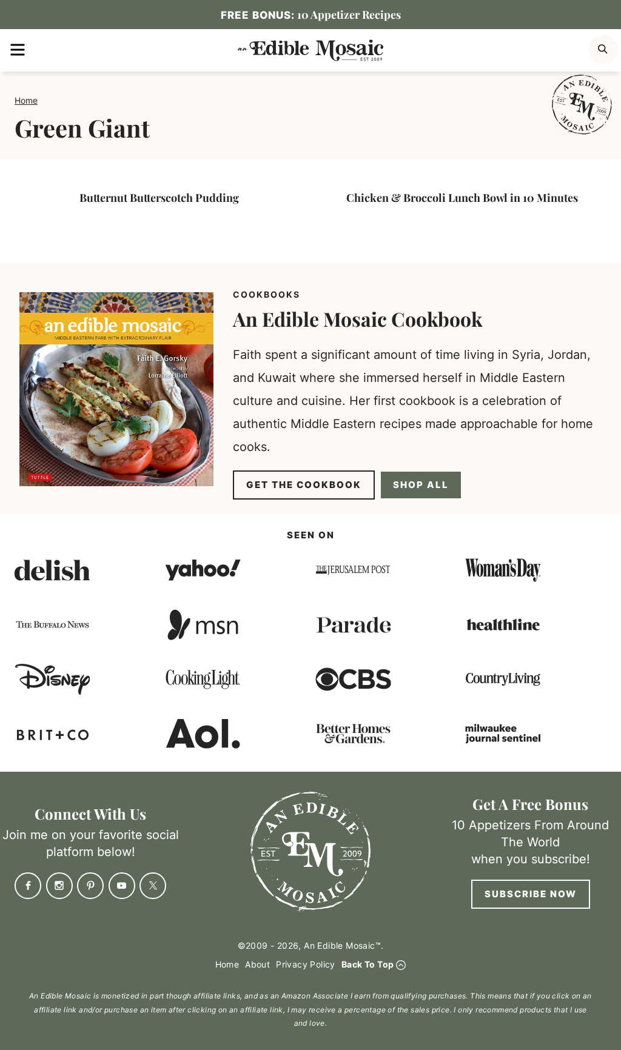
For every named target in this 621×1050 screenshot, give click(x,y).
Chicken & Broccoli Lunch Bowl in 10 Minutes (462, 197)
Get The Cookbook (303, 484)
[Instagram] (59, 885)
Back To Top (367, 964)
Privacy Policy (305, 964)
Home (26, 100)
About (257, 964)
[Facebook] (28, 885)
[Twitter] (153, 885)
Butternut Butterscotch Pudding (159, 197)
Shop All (421, 484)
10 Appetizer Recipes (311, 14)
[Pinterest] (90, 885)
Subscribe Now (531, 894)
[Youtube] (122, 885)
